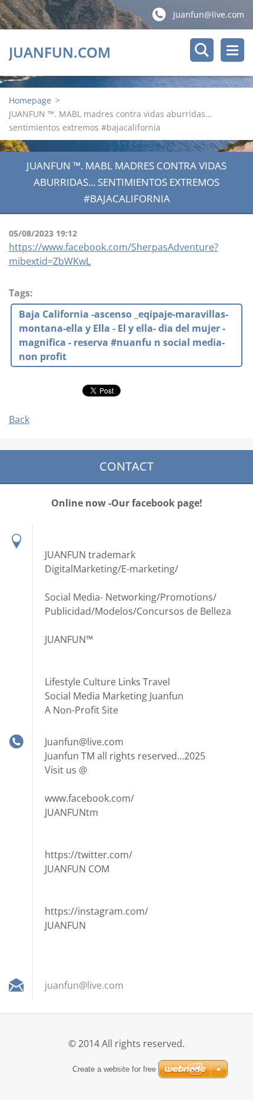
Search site (202, 50)
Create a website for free (114, 1069)
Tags (19, 292)
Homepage (30, 100)
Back (19, 419)
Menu (232, 50)
